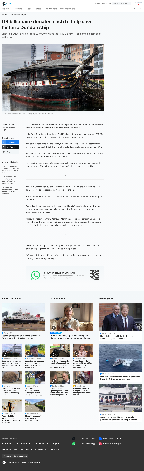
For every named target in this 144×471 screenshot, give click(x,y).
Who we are (6, 449)
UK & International (68, 9)
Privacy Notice (30, 449)
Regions (18, 9)
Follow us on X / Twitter (86, 439)
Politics (38, 9)
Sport (29, 9)
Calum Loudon (8, 124)
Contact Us (42, 449)
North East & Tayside (18, 15)
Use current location (122, 4)
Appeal (55, 443)
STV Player (7, 443)
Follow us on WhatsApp (86, 444)
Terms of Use (18, 449)
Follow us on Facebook (112, 439)
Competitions (23, 443)
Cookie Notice (53, 449)
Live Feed (137, 9)
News (4, 15)
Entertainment (51, 9)
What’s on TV (41, 443)
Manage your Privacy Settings (15, 456)
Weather (97, 4)
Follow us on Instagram (112, 444)
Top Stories (6, 9)
